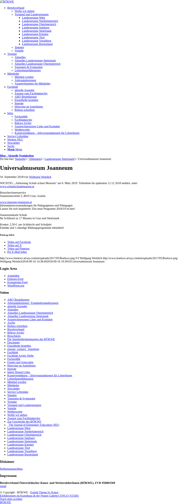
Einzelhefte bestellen (19, 345)
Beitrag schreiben (17, 326)
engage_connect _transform (23, 349)
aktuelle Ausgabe (17, 306)
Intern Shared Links (18, 372)
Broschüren (14, 335)
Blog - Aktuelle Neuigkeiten (17, 155)
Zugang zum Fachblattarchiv (23, 418)
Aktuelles (12, 309)
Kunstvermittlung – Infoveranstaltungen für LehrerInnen (39, 375)
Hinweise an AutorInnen (21, 365)
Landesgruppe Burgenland (22, 454)
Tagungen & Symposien (21, 398)
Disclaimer (13, 342)
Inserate (11, 368)
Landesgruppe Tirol (18, 447)
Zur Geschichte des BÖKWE (24, 421)
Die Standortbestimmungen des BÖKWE (31, 339)
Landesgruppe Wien (18, 428)
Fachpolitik (13, 359)
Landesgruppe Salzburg (21, 438)
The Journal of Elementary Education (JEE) (33, 424)
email (3, 486)
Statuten (12, 395)
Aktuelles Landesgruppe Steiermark (28, 316)
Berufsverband (15, 329)
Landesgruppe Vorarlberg (22, 451)
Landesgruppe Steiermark (22, 441)
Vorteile (11, 408)
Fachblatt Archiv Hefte (20, 355)
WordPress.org (15, 285)
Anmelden (13, 275)
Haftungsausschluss (11, 468)
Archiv (11, 322)
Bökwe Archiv (15, 332)
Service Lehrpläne (17, 391)
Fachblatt (12, 352)
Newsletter (13, 388)
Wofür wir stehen (17, 415)
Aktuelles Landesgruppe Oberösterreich (30, 312)
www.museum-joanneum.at (16, 202)
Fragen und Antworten (20, 362)
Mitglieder (13, 385)
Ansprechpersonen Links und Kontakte (30, 319)
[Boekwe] (7, 1)
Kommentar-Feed (17, 282)
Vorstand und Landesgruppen (24, 405)
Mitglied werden (16, 382)
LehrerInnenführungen (20, 378)
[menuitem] (97, 29)
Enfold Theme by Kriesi (44, 492)
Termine (12, 401)
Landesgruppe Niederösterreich (25, 431)
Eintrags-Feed (15, 279)
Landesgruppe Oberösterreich (24, 434)
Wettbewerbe (14, 411)
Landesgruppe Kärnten (20, 444)
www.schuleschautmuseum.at (17, 186)
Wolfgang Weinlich (40, 176)
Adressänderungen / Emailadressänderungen (32, 303)
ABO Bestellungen (18, 299)
